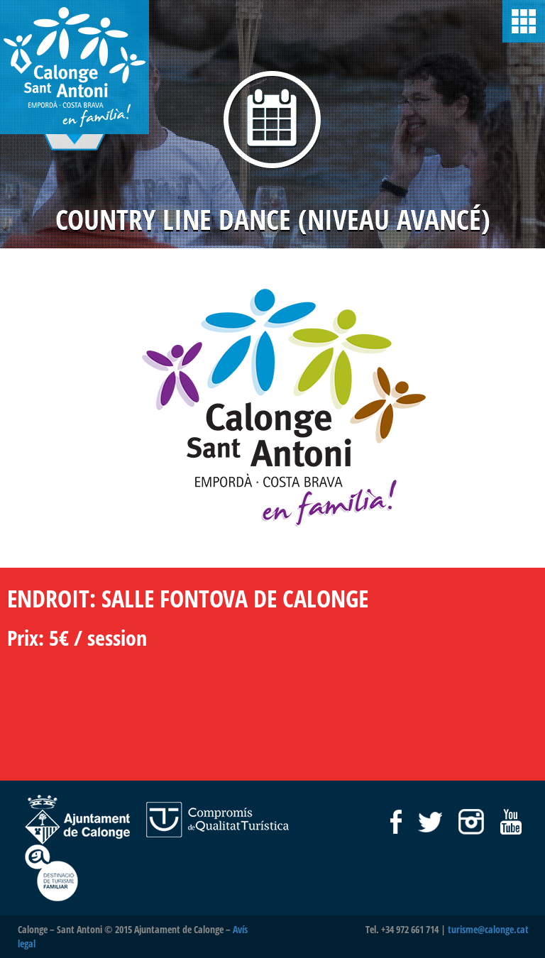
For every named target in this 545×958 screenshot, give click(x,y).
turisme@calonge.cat (488, 929)
